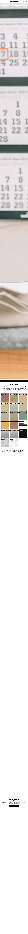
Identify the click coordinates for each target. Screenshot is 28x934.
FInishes (11, 381)
